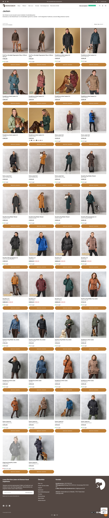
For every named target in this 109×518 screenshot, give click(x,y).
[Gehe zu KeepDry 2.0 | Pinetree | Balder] (67, 284)
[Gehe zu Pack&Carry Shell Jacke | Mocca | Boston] (93, 366)
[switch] (104, 512)
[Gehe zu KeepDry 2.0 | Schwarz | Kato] (67, 243)
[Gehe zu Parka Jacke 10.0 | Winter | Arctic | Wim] (93, 120)
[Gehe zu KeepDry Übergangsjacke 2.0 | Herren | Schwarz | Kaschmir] (15, 243)
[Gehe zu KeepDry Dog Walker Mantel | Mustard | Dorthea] (41, 202)
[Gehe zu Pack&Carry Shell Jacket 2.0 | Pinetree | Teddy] (41, 120)
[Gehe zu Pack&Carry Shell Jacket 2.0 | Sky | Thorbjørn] (15, 81)
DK (94, 1)
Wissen (24, 5)
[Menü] (107, 508)
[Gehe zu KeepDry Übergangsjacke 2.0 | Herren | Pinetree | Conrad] (93, 202)
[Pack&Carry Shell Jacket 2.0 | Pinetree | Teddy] (36, 140)
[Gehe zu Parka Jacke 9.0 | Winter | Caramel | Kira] (15, 407)
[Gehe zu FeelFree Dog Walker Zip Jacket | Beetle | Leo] (67, 325)
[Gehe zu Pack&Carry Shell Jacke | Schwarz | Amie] (15, 366)
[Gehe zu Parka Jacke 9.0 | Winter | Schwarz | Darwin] (93, 407)
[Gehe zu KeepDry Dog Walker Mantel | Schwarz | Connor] (15, 202)
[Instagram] (5, 1)
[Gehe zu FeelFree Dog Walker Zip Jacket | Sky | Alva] (15, 325)
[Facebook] (3, 1)
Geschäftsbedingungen (44, 492)
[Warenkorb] (105, 5)
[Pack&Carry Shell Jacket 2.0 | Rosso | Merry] (40, 140)
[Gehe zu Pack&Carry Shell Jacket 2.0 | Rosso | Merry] (67, 81)
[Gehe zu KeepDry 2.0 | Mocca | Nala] (93, 243)
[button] (99, 5)
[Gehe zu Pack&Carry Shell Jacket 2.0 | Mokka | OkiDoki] (93, 81)
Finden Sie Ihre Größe (43, 485)
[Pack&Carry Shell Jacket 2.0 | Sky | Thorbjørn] (42, 140)
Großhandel (103, 1)
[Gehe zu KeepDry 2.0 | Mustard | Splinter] (15, 284)
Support (40, 487)
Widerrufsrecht (41, 500)
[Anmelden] (102, 5)
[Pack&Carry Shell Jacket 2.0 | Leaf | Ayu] (29, 140)
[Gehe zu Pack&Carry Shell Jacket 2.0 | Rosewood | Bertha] (41, 81)
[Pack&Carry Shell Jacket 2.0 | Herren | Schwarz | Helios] (31, 140)
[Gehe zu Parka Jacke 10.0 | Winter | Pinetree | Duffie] (67, 161)
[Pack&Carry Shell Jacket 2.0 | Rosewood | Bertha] (38, 140)
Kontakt (37, 5)
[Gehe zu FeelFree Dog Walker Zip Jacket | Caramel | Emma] (93, 284)
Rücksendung (41, 496)
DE (96, 1)
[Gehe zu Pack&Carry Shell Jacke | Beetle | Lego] (93, 325)
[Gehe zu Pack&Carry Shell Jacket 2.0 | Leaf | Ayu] (15, 120)
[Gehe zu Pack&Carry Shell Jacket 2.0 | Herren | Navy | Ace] (93, 40)
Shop (19, 5)
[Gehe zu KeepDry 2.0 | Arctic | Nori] (41, 243)
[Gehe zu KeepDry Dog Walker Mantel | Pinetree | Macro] (67, 202)
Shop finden (41, 498)
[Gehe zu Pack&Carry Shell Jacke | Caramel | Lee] (67, 366)
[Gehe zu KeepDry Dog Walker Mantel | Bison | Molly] (93, 161)
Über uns (40, 483)
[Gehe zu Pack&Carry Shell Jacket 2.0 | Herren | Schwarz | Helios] (67, 40)
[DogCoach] (100, 484)
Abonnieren (29, 492)
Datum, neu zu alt (98, 24)
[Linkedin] (7, 1)
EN (99, 1)
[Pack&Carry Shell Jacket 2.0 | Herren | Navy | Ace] (33, 140)
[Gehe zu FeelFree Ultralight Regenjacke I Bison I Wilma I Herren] (15, 40)
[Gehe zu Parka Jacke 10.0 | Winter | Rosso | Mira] (67, 120)
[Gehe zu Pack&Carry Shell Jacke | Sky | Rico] (41, 366)
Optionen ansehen (15, 64)
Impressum (40, 489)
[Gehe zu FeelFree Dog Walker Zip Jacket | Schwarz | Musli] (41, 325)
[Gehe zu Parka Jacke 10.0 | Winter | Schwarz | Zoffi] (15, 161)
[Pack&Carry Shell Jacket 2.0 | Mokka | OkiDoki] (35, 140)
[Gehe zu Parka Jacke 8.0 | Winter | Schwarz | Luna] (41, 448)
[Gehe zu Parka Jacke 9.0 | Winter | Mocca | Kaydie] (41, 407)
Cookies (40, 494)
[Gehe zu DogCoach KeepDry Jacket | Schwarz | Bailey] (15, 448)
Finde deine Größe (54, 5)
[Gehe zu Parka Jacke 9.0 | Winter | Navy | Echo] (67, 407)
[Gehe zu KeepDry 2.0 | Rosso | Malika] (41, 284)
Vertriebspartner (44, 5)
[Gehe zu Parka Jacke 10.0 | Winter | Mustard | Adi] (41, 161)
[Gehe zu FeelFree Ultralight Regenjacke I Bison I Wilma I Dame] (41, 40)
